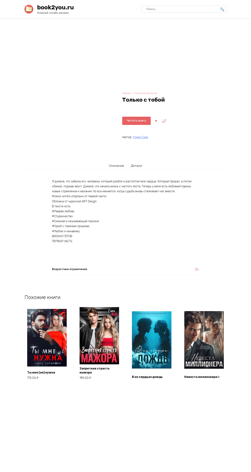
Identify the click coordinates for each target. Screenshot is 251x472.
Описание (116, 165)
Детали (136, 165)
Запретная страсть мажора (95, 370)
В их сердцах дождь (147, 377)
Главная (126, 93)
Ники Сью (140, 137)
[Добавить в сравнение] (163, 120)
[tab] (116, 165)
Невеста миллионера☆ (202, 377)
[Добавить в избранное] (156, 120)
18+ (197, 269)
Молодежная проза (146, 93)
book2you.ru (55, 7)
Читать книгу (136, 120)
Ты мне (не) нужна (41, 372)
